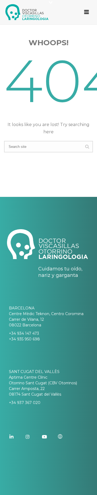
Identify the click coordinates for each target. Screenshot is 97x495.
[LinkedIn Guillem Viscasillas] (17, 437)
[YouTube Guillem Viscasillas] (49, 437)
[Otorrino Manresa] (65, 437)
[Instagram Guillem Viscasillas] (33, 437)
